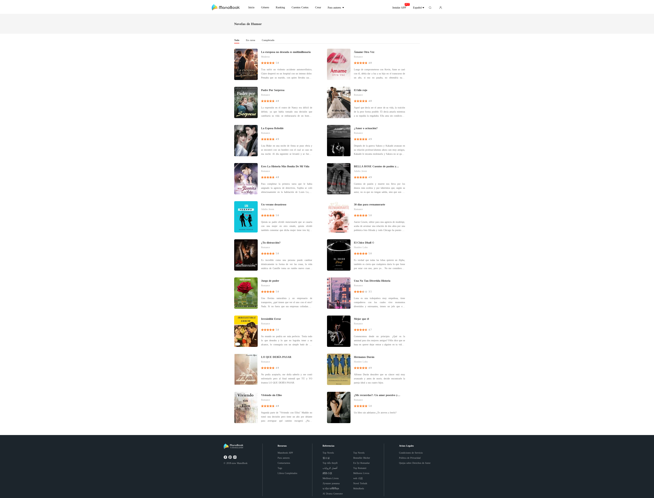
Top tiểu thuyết (330, 463)
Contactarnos (284, 463)
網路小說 (327, 473)
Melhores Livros (361, 473)
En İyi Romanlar (361, 463)
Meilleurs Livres (331, 478)
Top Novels (328, 453)
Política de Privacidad (410, 458)
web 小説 (358, 478)
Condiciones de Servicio (411, 453)
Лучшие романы (331, 483)
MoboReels (358, 488)
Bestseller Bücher (361, 458)
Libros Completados (287, 473)
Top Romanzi (359, 468)
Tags (280, 468)
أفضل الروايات (330, 468)
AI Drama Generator (333, 493)
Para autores (284, 458)
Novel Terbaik (360, 483)
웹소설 (326, 458)
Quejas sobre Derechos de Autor (415, 463)
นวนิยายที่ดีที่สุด (331, 488)
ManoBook (242, 463)
